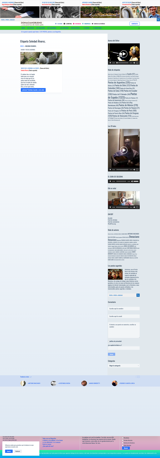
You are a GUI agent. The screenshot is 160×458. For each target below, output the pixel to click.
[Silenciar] (134, 63)
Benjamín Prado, (118, 74)
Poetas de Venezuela (121, 115)
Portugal (112, 118)
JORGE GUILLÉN (120, 246)
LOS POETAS (30, 28)
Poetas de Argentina (119, 82)
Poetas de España (122, 95)
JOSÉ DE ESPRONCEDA (117, 248)
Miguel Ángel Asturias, (122, 80)
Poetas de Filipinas (131, 98)
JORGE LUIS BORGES (129, 246)
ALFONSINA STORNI (117, 234)
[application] (124, 54)
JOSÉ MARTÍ (124, 248)
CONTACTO (135, 24)
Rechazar (17, 451)
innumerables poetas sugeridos (116, 289)
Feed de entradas (112, 220)
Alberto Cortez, (111, 74)
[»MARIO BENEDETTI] (84, 383)
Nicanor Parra (134, 254)
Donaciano (134, 237)
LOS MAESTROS (40, 28)
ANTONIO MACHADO (133, 234)
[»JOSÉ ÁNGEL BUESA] (53, 383)
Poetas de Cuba (115, 90)
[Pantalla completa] (137, 63)
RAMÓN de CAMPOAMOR (124, 258)
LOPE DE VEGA (130, 250)
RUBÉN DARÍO (111, 260)
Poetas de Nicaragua (116, 108)
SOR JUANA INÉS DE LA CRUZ (119, 260)
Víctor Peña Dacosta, (116, 120)
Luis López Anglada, (113, 80)
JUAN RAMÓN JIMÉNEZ (119, 250)
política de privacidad (115, 341)
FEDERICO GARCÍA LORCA (127, 240)
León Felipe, (129, 78)
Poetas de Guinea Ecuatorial (131, 100)
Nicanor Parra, (130, 80)
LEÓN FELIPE (126, 250)
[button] (124, 54)
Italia (119, 76)
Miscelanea (126, 438)
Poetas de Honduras (114, 102)
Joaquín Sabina (114, 246)
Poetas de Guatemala (116, 100)
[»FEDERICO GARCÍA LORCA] (115, 383)
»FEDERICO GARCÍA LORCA (127, 383)
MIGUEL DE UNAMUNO (118, 254)
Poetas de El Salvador (121, 94)
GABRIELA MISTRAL (133, 242)
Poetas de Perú (128, 110)
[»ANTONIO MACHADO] (23, 383)
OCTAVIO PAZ (131, 256)
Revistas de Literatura (129, 443)
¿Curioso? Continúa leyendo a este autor (33, 90)
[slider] (122, 62)
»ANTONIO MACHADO (34, 383)
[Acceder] (139, 28)
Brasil (125, 74)
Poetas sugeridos (30, 49)
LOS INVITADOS (64, 28)
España (131, 73)
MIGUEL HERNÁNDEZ (127, 254)
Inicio (22, 46)
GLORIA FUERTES (111, 244)
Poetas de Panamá (131, 107)
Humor (23, 49)
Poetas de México (128, 105)
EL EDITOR (86, 28)
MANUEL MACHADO (128, 252)
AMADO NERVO (124, 234)
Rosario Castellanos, (128, 118)
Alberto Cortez (111, 234)
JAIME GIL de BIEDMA (132, 244)
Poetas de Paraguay (114, 111)
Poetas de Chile (122, 85)
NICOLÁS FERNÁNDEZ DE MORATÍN (114, 256)
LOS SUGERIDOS (51, 28)
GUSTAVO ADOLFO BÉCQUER (121, 244)
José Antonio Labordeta (125, 76)
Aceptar (9, 451)
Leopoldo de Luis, (123, 78)
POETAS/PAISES (75, 28)
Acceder (110, 218)
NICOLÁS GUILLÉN (124, 256)
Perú (135, 80)
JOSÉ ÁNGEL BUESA (132, 248)
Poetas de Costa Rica (127, 88)
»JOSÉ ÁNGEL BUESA (64, 383)
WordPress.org (112, 224)
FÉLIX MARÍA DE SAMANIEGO (123, 242)
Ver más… (98, 443)
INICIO (23, 28)
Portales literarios (127, 440)
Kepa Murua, (116, 78)
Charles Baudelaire (119, 237)
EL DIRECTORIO (97, 28)
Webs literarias (127, 445)
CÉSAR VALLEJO (125, 237)
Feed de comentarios (113, 222)
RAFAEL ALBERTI (115, 258)
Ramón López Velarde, (119, 118)
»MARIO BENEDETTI (94, 383)
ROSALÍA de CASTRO (134, 258)
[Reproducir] (110, 63)
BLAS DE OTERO (111, 237)
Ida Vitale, (114, 76)
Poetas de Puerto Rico (116, 113)
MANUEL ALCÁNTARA (120, 252)
